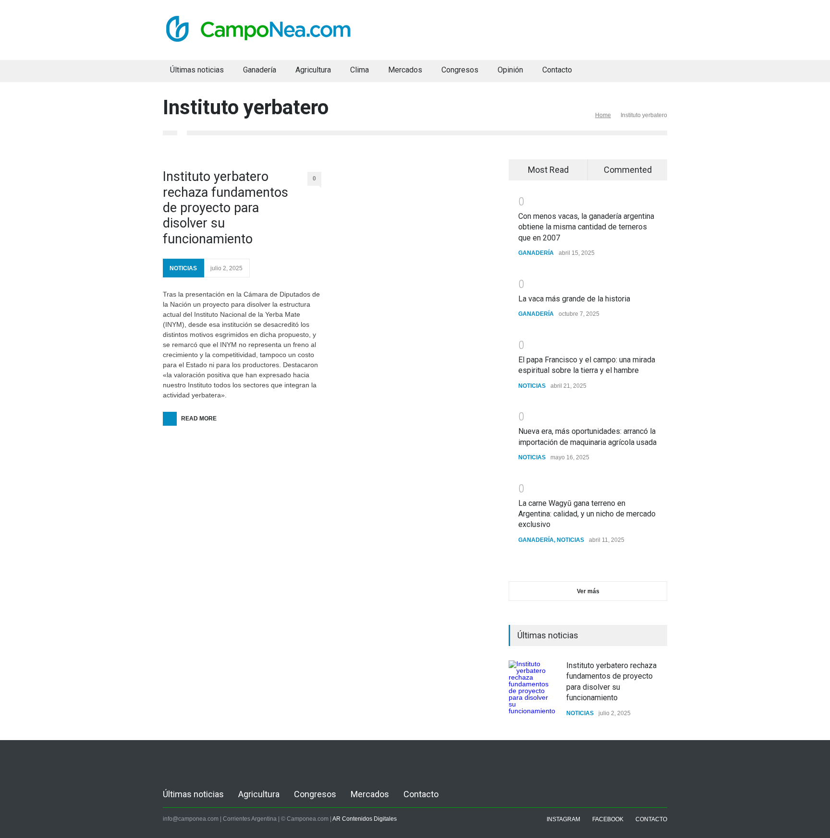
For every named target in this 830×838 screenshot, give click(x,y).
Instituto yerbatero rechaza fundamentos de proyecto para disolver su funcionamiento (225, 208)
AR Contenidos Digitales (364, 818)
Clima (359, 69)
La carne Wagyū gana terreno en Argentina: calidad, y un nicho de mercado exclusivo (587, 514)
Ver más (588, 591)
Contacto (557, 69)
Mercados (405, 69)
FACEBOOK (607, 819)
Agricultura (313, 69)
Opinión (510, 69)
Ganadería (259, 69)
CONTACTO (651, 819)
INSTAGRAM (563, 819)
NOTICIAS (183, 268)
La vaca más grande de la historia (574, 298)
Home (603, 115)
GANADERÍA (536, 253)
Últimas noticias (197, 69)
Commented (628, 170)
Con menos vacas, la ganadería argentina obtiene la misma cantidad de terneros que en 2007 (586, 227)
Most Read (548, 170)
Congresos (459, 69)
